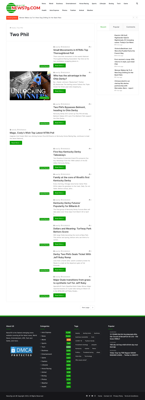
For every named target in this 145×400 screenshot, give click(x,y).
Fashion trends (89, 341)
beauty (77, 333)
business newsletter (81, 337)
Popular (116, 27)
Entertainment (71, 3)
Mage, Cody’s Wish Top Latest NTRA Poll (32, 132)
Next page (85, 307)
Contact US (108, 396)
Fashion (73, 10)
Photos (64, 10)
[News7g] (23, 8)
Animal (81, 10)
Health (44, 10)
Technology (88, 356)
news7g (57, 47)
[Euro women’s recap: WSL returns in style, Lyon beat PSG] (106, 62)
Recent (103, 27)
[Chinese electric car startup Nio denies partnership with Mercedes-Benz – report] (106, 84)
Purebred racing (88, 352)
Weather (90, 10)
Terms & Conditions (131, 396)
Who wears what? (81, 360)
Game (126, 3)
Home (13, 28)
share (98, 352)
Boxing (111, 3)
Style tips (78, 356)
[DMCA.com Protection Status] (21, 351)
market (87, 348)
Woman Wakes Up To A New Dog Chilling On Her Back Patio (124, 72)
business (97, 333)
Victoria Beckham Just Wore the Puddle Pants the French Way (125, 51)
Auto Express (54, 10)
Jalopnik (94, 345)
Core (92, 337)
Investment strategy (81, 345)
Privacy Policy (118, 396)
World (51, 3)
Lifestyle (103, 3)
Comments (130, 27)
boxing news (87, 333)
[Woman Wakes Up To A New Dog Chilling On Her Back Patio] (106, 73)
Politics (77, 352)
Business (59, 3)
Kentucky (78, 348)
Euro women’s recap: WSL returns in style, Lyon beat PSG (125, 61)
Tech (119, 3)
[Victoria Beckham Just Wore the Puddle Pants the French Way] (106, 51)
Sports (94, 3)
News (44, 3)
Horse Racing (84, 3)
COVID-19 (78, 341)
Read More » (59, 65)
